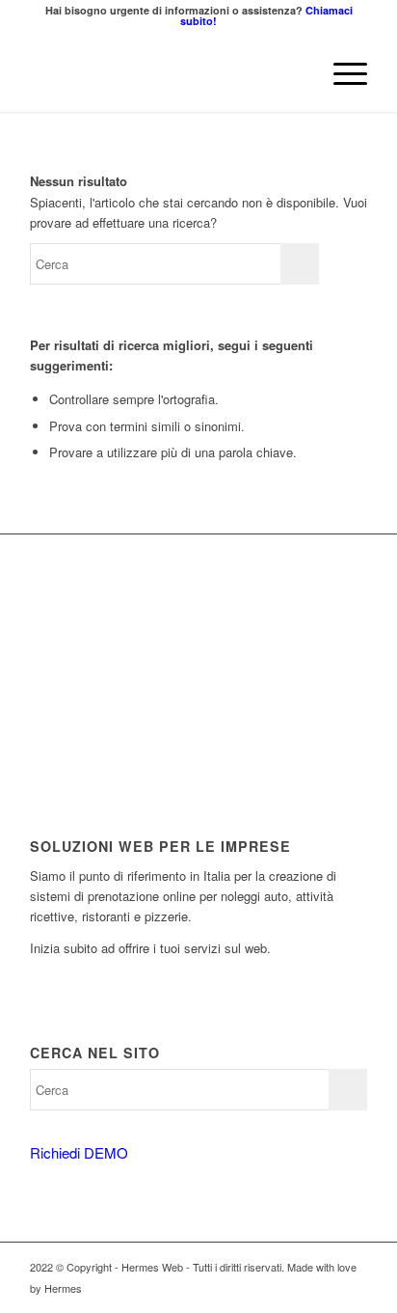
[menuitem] (295, 73)
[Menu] (340, 73)
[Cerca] (295, 73)
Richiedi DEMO (79, 1152)
